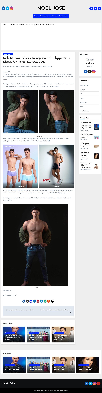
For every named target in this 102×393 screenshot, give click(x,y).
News (81, 98)
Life (66, 16)
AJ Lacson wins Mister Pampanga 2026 (86, 145)
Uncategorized (84, 111)
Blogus (56, 390)
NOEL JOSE (51, 8)
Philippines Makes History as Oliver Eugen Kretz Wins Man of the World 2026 (86, 125)
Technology (83, 102)
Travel (61, 16)
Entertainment (45, 16)
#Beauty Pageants (20, 66)
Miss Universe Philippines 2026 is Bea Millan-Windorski (87, 369)
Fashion (54, 16)
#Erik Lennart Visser (31, 66)
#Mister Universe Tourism (45, 66)
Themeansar (63, 390)
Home (36, 16)
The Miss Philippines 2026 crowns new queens (87, 136)
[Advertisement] (51, 37)
